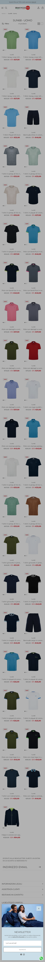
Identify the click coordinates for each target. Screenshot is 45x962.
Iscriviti (22, 949)
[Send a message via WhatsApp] (41, 958)
